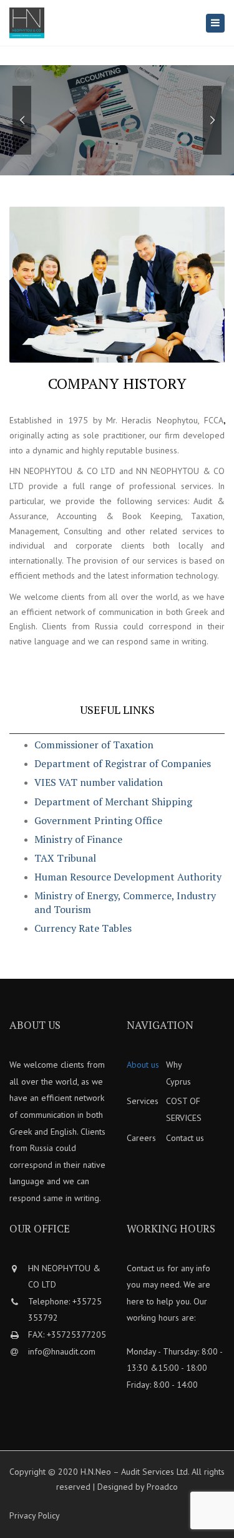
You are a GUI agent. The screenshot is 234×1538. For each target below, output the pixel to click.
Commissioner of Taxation (94, 744)
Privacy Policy (34, 1515)
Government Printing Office (98, 820)
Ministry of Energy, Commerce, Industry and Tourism (125, 902)
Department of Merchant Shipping (113, 801)
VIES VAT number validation (98, 782)
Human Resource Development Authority (128, 877)
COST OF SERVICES (184, 1109)
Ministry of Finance (78, 839)
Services (142, 1101)
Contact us (185, 1137)
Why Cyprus (178, 1073)
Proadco (162, 1486)
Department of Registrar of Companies (122, 763)
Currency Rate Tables (83, 928)
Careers (141, 1137)
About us (143, 1064)
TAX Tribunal (65, 858)
